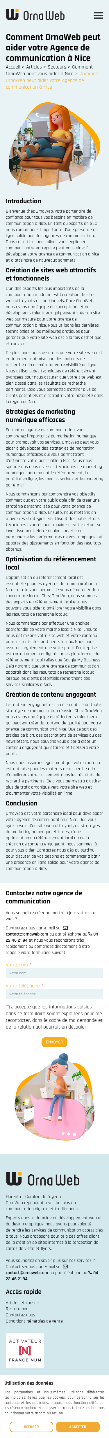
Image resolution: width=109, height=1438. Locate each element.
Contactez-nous (20, 1315)
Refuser (31, 1427)
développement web (78, 1218)
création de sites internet (39, 1242)
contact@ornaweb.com (27, 934)
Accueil (13, 67)
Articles (34, 67)
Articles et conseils (23, 1303)
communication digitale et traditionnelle (43, 1209)
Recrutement (18, 1309)
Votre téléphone (24, 985)
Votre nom (18, 964)
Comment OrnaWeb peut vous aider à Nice (49, 70)
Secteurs (57, 67)
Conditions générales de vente (34, 1321)
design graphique (28, 1224)
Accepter (77, 1427)
